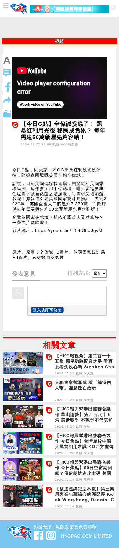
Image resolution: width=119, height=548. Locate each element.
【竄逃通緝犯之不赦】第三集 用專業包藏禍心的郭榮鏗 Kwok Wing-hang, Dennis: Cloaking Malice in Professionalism (84, 499)
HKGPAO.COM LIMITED (86, 536)
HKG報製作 (69, 144)
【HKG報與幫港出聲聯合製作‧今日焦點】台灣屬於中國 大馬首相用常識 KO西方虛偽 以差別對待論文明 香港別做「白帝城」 (84, 446)
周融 (87, 426)
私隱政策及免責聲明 (76, 527)
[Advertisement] (59, 27)
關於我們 (43, 527)
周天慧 (89, 373)
